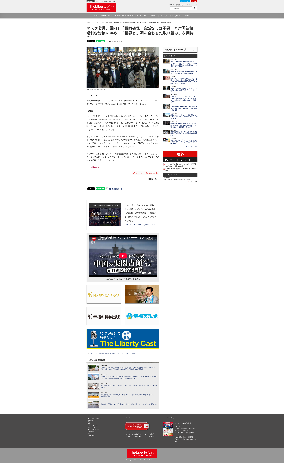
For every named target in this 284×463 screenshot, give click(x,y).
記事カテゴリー (106, 15)
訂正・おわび (92, 427)
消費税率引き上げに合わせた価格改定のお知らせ (176, 179)
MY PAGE (171, 5)
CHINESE (105, 1)
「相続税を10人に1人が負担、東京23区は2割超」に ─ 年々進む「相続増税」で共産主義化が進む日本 (184, 108)
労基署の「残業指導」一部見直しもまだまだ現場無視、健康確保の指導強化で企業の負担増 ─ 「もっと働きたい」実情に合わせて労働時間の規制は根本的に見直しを (129, 368)
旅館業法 (101, 353)
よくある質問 (162, 15)
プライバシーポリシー (94, 425)
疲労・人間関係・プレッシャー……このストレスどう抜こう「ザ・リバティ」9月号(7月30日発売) (184, 141)
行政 (98, 22)
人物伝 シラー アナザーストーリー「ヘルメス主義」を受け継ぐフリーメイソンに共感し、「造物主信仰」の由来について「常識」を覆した (184, 99)
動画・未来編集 (149, 15)
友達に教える (116, 41)
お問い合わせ (92, 436)
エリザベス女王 (124, 353)
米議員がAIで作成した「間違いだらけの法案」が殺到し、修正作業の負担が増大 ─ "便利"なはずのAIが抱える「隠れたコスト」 (184, 125)
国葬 (97, 353)
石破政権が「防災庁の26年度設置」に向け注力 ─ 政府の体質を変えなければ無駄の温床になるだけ (129, 405)
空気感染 (132, 353)
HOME (96, 15)
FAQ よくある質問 (93, 429)
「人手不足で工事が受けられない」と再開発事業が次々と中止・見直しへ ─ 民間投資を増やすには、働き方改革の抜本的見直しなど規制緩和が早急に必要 (129, 377)
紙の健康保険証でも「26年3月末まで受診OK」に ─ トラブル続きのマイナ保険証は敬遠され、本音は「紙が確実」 (129, 396)
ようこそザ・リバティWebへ (180, 15)
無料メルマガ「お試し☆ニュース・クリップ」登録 (140, 434)
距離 (106, 353)
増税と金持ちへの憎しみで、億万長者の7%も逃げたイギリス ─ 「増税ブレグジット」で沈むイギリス (184, 116)
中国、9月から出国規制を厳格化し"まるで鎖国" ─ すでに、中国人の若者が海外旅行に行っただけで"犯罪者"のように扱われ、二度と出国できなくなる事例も (184, 80)
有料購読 (178, 5)
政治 (94, 22)
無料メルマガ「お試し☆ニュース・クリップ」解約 (140, 436)
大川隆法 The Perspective (124, 15)
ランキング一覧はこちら (189, 146)
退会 (89, 423)
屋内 (109, 353)
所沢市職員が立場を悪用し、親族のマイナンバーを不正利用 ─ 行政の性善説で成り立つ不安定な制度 (129, 386)
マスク (93, 353)
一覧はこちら (193, 181)
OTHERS (112, 1)
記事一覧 (138, 15)
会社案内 (90, 433)
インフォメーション (171, 174)
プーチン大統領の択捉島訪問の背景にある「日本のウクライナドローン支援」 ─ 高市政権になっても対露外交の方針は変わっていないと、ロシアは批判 (184, 64)
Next (156, 179)
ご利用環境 (91, 431)
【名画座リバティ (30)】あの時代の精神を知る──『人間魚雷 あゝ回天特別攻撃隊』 (184, 72)
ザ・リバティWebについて (189, 5)
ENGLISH (98, 1)
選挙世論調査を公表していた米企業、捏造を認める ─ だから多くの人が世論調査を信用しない (184, 133)
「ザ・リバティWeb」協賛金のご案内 (140, 224)
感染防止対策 (115, 353)
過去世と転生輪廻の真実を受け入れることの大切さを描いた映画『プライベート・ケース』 (184, 90)
